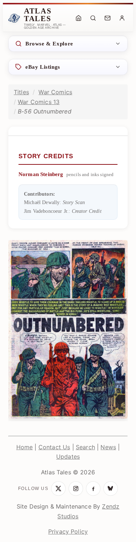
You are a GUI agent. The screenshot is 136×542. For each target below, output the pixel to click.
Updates (68, 456)
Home (24, 447)
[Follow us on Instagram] (76, 488)
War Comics (55, 92)
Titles (21, 92)
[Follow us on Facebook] (93, 488)
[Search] (93, 18)
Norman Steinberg (40, 174)
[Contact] (107, 18)
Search (85, 447)
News (108, 447)
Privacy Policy (68, 531)
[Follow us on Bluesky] (110, 488)
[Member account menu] (122, 18)
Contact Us (54, 447)
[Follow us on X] (58, 488)
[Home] (78, 18)
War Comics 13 (38, 101)
